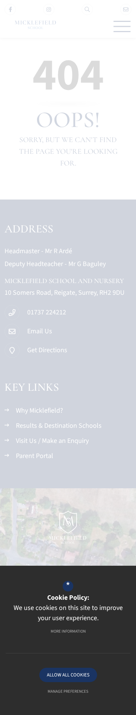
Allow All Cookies (68, 675)
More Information (68, 631)
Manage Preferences (68, 691)
